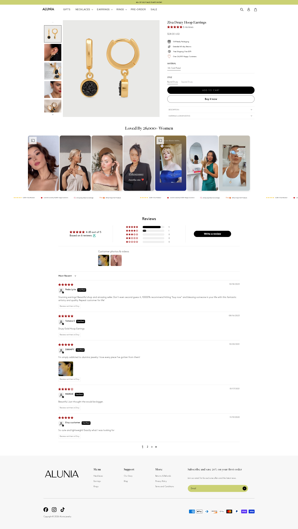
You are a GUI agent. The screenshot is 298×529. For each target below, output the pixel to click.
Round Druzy (172, 81)
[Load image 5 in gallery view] (52, 108)
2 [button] (147, 447)
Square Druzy (187, 81)
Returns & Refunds (163, 475)
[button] (241, 9)
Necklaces (98, 475)
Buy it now (211, 99)
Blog (126, 481)
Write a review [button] (212, 233)
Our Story (128, 475)
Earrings (97, 481)
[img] (65, 285)
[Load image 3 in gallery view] (52, 71)
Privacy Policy (161, 481)
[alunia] (61, 473)
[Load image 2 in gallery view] (52, 52)
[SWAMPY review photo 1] (65, 368)
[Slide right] (52, 114)
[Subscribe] (244, 488)
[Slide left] (52, 22)
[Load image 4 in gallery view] (52, 89)
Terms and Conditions (164, 486)
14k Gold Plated (174, 68)
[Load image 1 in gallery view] (52, 33)
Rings (96, 486)
